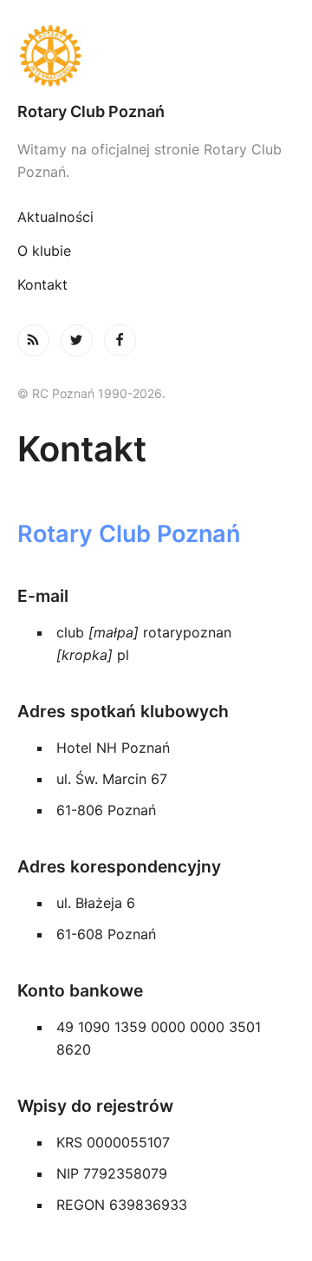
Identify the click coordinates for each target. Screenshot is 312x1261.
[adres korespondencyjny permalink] (8, 866)
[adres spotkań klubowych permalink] (8, 711)
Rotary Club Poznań (91, 111)
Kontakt (42, 284)
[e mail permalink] (8, 596)
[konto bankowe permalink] (8, 990)
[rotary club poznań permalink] (8, 534)
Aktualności (55, 216)
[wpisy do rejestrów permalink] (8, 1105)
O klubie (44, 250)
